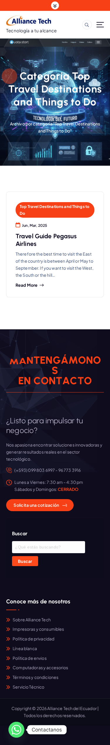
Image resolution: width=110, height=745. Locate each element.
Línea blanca (25, 648)
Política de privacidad (33, 638)
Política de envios (30, 658)
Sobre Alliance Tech (32, 619)
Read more (27, 285)
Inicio (52, 116)
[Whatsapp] (16, 730)
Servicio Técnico (28, 686)
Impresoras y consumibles (38, 629)
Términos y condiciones (35, 677)
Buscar (25, 561)
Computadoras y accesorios (40, 667)
